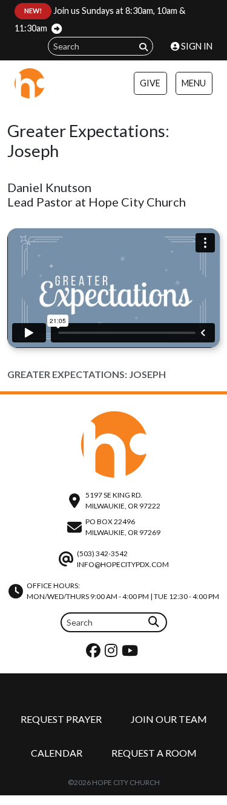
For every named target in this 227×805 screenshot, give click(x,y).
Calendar (56, 752)
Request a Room (154, 752)
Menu (194, 83)
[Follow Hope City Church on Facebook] (95, 653)
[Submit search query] (143, 46)
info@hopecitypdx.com (123, 564)
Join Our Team (169, 719)
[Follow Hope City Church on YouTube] (131, 653)
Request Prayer (61, 719)
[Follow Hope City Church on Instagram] (112, 653)
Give (150, 83)
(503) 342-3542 (102, 553)
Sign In (195, 46)
